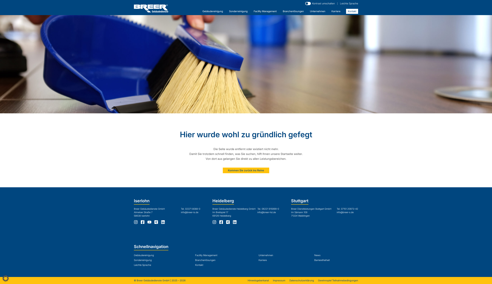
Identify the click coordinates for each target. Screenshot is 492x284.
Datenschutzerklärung (301, 280)
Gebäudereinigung (144, 255)
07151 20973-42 (349, 208)
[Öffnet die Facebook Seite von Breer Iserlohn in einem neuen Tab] (143, 222)
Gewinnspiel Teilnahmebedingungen (338, 280)
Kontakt (199, 265)
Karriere (263, 260)
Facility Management (206, 255)
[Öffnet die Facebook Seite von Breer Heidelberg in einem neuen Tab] (221, 222)
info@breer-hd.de (266, 212)
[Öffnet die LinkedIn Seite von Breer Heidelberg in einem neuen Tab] (235, 222)
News (317, 255)
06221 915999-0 (271, 208)
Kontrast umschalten (323, 3)
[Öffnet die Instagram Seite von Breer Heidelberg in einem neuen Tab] (214, 222)
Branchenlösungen (205, 260)
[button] (5, 278)
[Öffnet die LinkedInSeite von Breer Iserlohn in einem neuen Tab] (163, 222)
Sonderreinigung (143, 260)
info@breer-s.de (345, 212)
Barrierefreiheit (322, 260)
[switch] (308, 3)
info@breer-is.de (189, 212)
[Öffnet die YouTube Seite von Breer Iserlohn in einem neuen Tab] (149, 222)
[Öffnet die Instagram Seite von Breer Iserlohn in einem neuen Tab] (136, 222)
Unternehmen (266, 255)
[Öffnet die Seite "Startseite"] (151, 8)
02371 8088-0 (193, 208)
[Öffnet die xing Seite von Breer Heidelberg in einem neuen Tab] (228, 222)
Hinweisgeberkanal (258, 280)
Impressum (279, 280)
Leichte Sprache (349, 3)
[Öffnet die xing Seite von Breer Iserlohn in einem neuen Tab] (156, 222)
